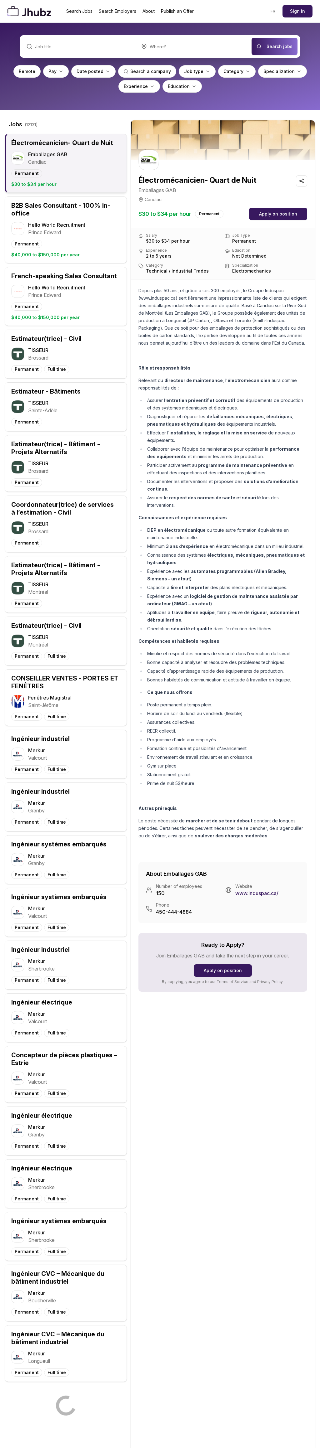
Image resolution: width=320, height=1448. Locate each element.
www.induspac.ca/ (256, 893)
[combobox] (193, 46)
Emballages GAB (157, 190)
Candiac (153, 199)
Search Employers (117, 11)
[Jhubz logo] (31, 11)
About (148, 11)
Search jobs (279, 46)
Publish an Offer (177, 11)
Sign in (297, 11)
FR (273, 11)
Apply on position (278, 213)
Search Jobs (79, 11)
